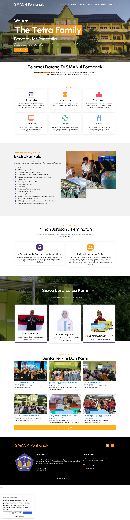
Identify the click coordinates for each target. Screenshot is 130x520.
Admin (17, 384)
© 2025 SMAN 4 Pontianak (65, 479)
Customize (8, 513)
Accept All (27, 513)
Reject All (18, 513)
